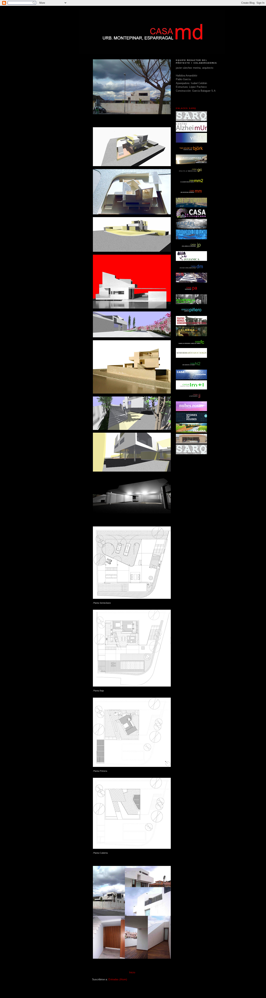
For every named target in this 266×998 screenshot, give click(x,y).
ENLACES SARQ (186, 108)
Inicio (132, 972)
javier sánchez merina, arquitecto (194, 67)
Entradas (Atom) (117, 979)
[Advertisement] (62, 118)
